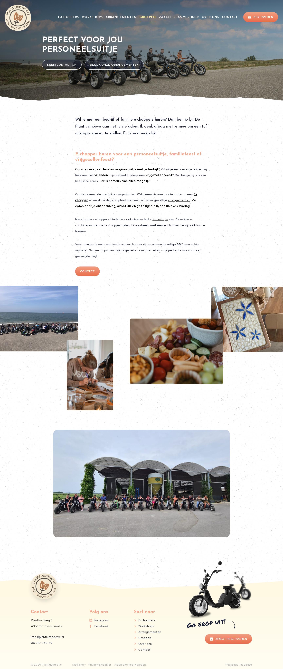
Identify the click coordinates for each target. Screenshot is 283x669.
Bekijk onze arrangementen (114, 64)
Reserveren (263, 17)
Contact (230, 17)
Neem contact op (61, 64)
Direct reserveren (231, 639)
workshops (160, 219)
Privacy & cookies (100, 664)
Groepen (148, 17)
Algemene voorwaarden (130, 664)
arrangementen (179, 200)
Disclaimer (79, 664)
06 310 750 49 (41, 643)
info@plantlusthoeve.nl (47, 637)
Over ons (210, 17)
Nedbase (246, 664)
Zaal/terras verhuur (179, 17)
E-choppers (68, 17)
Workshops (92, 17)
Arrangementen (121, 17)
